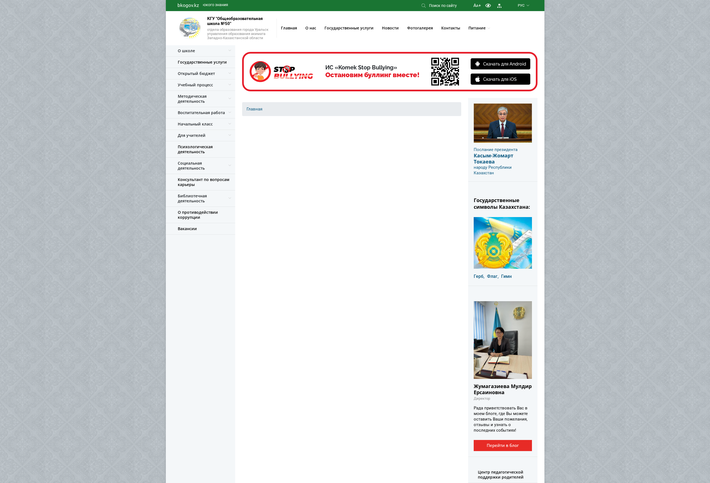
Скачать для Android (504, 64)
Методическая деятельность (192, 99)
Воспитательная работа (201, 112)
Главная (289, 28)
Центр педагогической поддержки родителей (501, 474)
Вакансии (187, 228)
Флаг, (493, 276)
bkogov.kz (188, 5)
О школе (186, 50)
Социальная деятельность (191, 165)
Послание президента (496, 149)
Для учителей (192, 135)
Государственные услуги (349, 28)
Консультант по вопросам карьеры (203, 182)
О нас (310, 28)
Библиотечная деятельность (192, 198)
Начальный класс (195, 124)
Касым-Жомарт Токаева (493, 158)
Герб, (479, 276)
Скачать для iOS (500, 79)
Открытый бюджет (196, 73)
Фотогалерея (420, 28)
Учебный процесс (195, 84)
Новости (390, 28)
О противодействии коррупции (198, 215)
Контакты (450, 28)
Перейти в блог (503, 445)
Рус (521, 5)
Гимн (506, 276)
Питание (477, 28)
